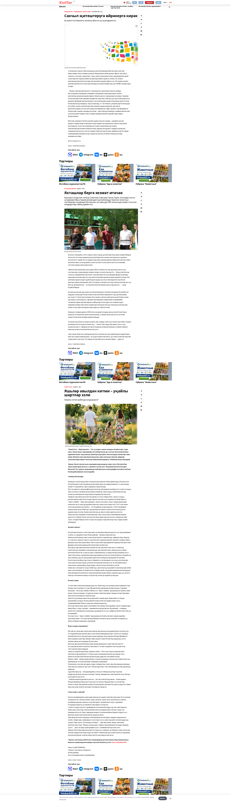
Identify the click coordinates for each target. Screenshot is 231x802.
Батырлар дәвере (70, 188)
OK (141, 2)
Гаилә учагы (68, 387)
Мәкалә (62, 7)
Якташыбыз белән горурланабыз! (150, 6)
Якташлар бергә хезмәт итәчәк (93, 6)
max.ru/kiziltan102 (119, 742)
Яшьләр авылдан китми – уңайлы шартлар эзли (122, 7)
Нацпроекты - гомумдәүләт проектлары (77, 11)
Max (158, 2)
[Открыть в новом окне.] (73, 155)
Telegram (149, 2)
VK (134, 2)
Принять (162, 798)
